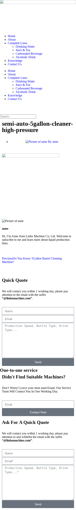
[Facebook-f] (5, 109)
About (12, 39)
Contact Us (15, 64)
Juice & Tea (23, 50)
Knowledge (15, 60)
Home (11, 36)
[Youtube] (15, 109)
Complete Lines (17, 43)
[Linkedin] (26, 109)
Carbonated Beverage (29, 53)
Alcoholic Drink (26, 57)
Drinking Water (25, 46)
